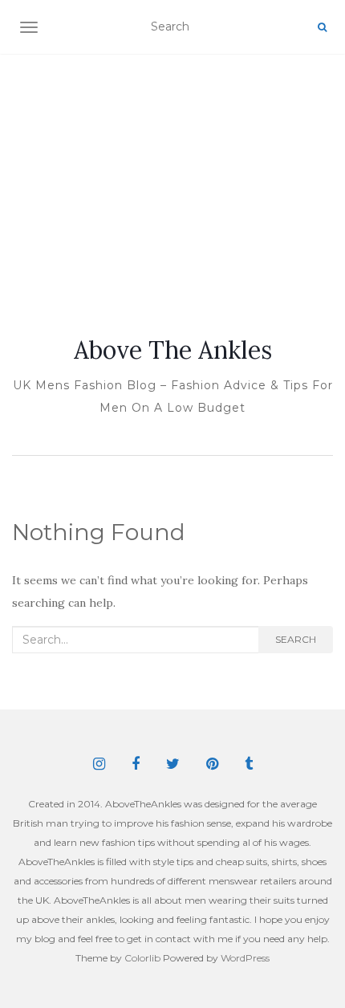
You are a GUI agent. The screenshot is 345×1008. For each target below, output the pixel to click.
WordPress (245, 958)
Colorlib (142, 958)
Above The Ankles (173, 350)
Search (295, 639)
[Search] (322, 27)
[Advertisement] (172, 176)
